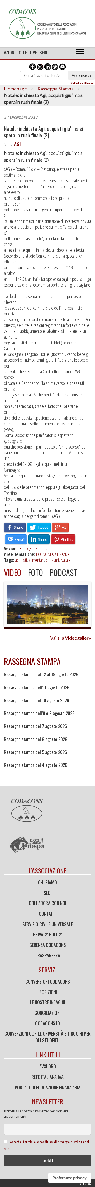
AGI (17, 144)
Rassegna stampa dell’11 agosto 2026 (36, 687)
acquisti (21, 560)
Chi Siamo (47, 882)
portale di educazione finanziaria (47, 1087)
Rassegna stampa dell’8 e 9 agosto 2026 (39, 713)
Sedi (43, 52)
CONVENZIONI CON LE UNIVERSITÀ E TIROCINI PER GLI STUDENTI (47, 1037)
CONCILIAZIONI (48, 1012)
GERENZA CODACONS (47, 944)
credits (85, 1183)
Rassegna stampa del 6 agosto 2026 (35, 739)
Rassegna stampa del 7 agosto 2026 (35, 726)
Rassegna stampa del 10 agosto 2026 (36, 700)
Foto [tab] (35, 572)
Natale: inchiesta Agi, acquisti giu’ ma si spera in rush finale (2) (43, 132)
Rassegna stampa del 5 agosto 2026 (35, 752)
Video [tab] (12, 572)
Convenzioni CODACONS (47, 981)
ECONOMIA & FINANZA (52, 554)
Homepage (15, 88)
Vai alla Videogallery (70, 638)
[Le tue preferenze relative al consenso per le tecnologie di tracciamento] (69, 1178)
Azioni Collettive (20, 52)
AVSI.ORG (47, 1066)
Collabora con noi (47, 903)
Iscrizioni (47, 992)
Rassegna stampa (32, 661)
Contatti (47, 913)
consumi (52, 560)
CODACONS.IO (47, 1023)
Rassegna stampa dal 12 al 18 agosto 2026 (41, 674)
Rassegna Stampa (55, 88)
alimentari (36, 560)
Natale (66, 560)
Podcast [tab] (63, 572)
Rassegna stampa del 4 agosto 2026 (35, 765)
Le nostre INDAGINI (47, 1002)
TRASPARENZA (47, 955)
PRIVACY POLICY (47, 934)
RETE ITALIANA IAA (47, 1076)
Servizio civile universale (47, 924)
